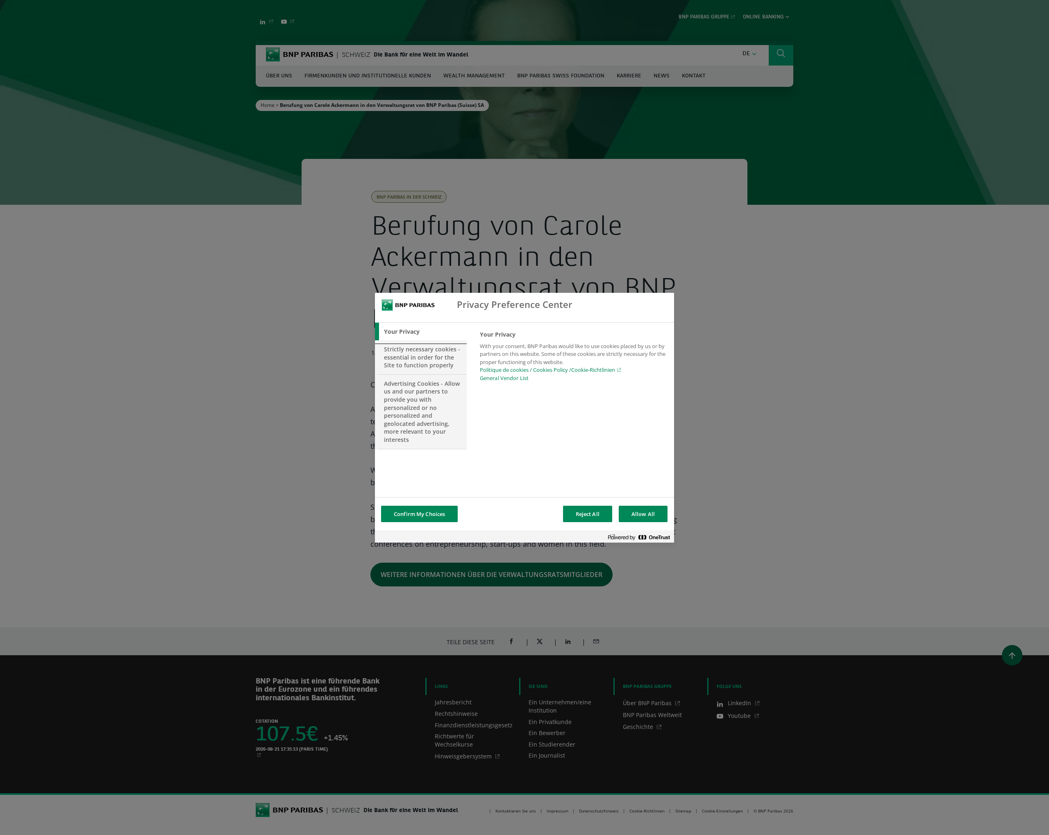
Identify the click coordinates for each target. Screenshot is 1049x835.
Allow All (643, 514)
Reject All (587, 514)
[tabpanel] (573, 359)
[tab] (421, 332)
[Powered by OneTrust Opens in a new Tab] (639, 537)
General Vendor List (504, 378)
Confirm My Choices (419, 514)
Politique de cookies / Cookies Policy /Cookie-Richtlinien (547, 369)
